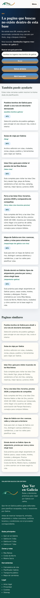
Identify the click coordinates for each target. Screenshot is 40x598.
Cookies (6, 590)
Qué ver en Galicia (10, 536)
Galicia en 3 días (9, 539)
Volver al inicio (20, 69)
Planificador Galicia (10, 570)
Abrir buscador (20, 76)
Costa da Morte (9, 556)
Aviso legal (7, 584)
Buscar (20, 61)
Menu (34, 4)
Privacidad (7, 587)
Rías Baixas (7, 553)
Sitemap (6, 592)
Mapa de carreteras (11, 575)
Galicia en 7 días (9, 544)
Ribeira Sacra (8, 558)
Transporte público (10, 573)
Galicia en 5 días (9, 541)
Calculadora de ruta (11, 567)
